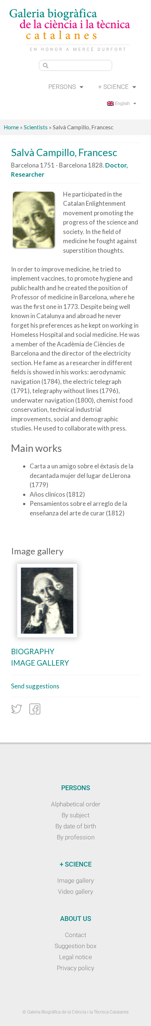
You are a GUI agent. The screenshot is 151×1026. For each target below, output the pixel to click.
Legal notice (75, 957)
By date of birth (75, 826)
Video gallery (75, 891)
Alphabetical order (75, 804)
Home (11, 127)
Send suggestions (35, 686)
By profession (76, 837)
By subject (75, 815)
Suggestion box (75, 946)
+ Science (113, 86)
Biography (32, 651)
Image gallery (40, 662)
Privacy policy (75, 968)
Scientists (36, 127)
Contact (75, 935)
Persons (62, 86)
